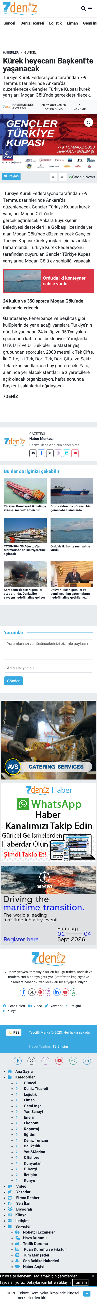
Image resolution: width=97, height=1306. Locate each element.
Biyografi (23, 1209)
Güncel (9, 23)
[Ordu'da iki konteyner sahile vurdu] (72, 530)
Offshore (31, 1157)
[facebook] (18, 1061)
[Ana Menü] (90, 8)
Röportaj (31, 1129)
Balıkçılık (31, 1146)
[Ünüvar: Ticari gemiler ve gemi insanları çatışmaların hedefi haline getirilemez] (72, 574)
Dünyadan (32, 1163)
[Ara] (83, 8)
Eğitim (29, 1134)
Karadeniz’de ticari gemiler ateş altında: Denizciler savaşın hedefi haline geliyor (24, 593)
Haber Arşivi (33, 1266)
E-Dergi (30, 1169)
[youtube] (59, 1061)
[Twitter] (50, 453)
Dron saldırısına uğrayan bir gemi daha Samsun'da (70, 508)
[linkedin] (87, 1061)
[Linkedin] (66, 453)
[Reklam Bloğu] (48, 740)
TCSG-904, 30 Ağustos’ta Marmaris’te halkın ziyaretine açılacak (25, 550)
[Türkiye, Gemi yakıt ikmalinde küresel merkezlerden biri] (25, 490)
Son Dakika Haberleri (41, 1261)
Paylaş (14, 176)
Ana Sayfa (24, 1071)
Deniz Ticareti (32, 23)
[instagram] (45, 1061)
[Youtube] (75, 453)
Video (37, 1006)
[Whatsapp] (73, 992)
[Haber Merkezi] (14, 442)
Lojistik (55, 23)
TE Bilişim (60, 1046)
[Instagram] (58, 453)
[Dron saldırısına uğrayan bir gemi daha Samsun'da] (72, 490)
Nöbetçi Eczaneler (39, 1232)
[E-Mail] (33, 453)
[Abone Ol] (82, 176)
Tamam (80, 1282)
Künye (11, 1011)
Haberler (11, 52)
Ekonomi (31, 1123)
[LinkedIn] (57, 992)
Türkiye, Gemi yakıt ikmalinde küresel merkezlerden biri (25, 508)
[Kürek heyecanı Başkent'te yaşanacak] (48, 142)
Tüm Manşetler (36, 1255)
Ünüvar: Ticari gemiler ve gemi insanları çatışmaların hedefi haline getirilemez (70, 593)
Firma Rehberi (28, 1197)
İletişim (75, 1006)
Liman (72, 23)
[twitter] (31, 1061)
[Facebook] (41, 453)
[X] (32, 992)
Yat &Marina (34, 1152)
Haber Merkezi (41, 438)
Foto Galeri (16, 1006)
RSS (15, 1032)
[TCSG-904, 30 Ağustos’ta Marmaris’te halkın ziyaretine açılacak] (25, 530)
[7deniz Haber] (20, 8)
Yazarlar (56, 1006)
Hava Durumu (35, 1238)
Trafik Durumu (35, 1243)
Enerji (28, 1117)
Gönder (13, 681)
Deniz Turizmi (35, 1140)
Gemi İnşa (32, 1106)
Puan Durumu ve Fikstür (44, 1249)
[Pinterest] (40, 992)
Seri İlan (22, 1203)
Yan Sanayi (33, 1111)
